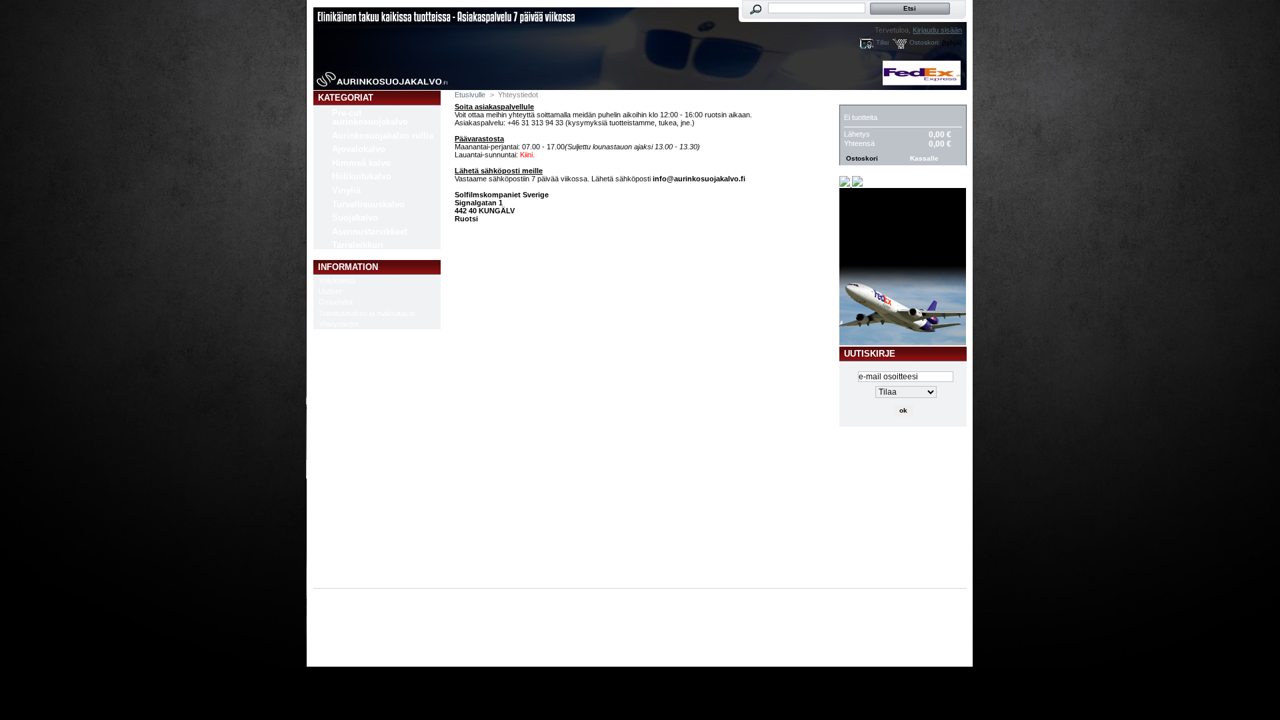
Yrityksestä (337, 281)
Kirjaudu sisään (937, 30)
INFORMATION (348, 267)
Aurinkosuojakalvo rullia (382, 136)
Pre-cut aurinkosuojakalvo (370, 117)
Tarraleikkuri (357, 245)
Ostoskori (870, 98)
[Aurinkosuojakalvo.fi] (401, 45)
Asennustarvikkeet (369, 232)
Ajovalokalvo (358, 149)
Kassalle (924, 158)
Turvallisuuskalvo (368, 204)
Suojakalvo (355, 218)
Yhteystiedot (339, 324)
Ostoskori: (924, 42)
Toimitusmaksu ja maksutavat (367, 313)
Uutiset (330, 291)
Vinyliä (346, 190)
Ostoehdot (336, 302)
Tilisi (882, 42)
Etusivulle (470, 95)
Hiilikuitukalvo (361, 176)
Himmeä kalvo (361, 163)
